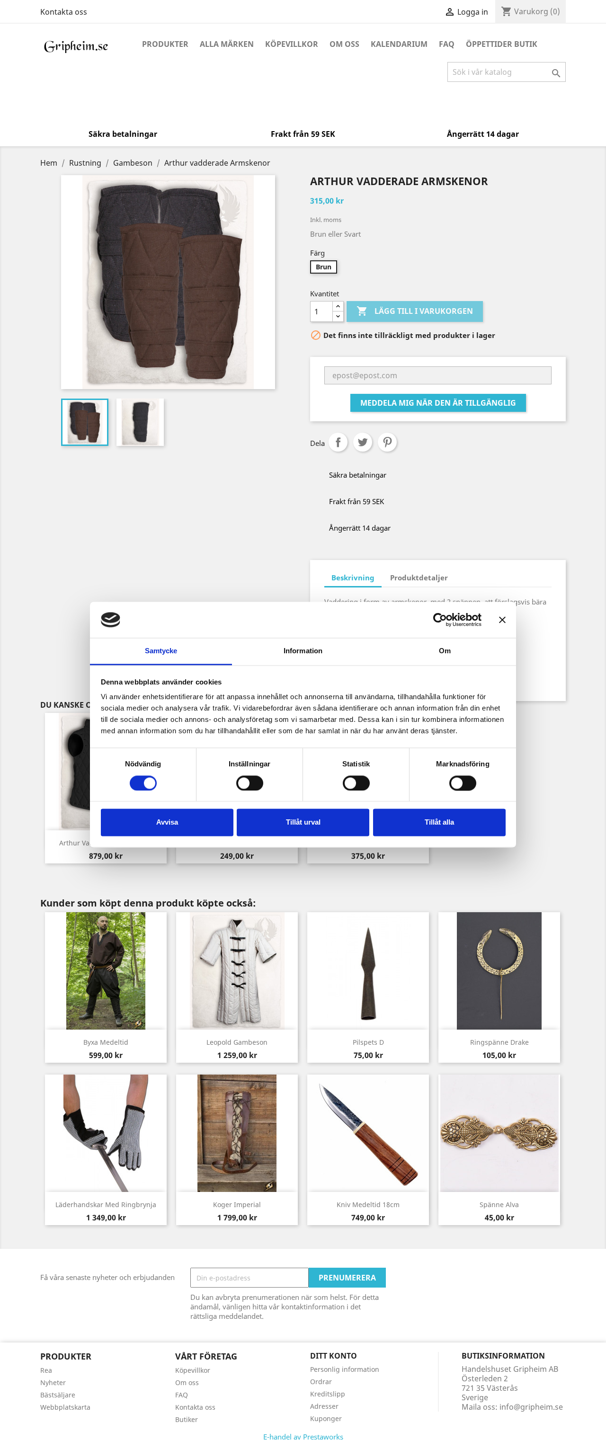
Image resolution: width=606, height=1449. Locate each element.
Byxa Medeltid (105, 1042)
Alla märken (227, 44)
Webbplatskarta (65, 1407)
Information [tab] (303, 651)
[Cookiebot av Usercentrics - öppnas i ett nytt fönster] (440, 620)
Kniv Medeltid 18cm (368, 1204)
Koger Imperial (237, 1204)
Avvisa (167, 822)
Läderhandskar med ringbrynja (105, 1204)
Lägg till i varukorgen (414, 311)
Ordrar (321, 1381)
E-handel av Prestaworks (303, 1436)
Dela (338, 442)
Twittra (362, 442)
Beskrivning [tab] (352, 577)
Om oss (344, 44)
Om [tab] (445, 651)
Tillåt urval (303, 822)
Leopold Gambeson (236, 1042)
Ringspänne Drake (499, 1042)
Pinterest (387, 442)
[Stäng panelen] (502, 619)
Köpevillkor (291, 44)
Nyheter (53, 1382)
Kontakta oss (63, 12)
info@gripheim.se (531, 1407)
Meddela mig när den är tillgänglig (438, 403)
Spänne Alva (499, 1204)
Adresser (324, 1406)
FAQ (446, 44)
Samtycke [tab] (161, 651)
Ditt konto (333, 1356)
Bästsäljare (57, 1394)
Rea (46, 1370)
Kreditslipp (327, 1393)
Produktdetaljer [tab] (419, 577)
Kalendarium (399, 44)
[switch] (249, 783)
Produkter (165, 44)
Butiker (186, 1419)
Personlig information (344, 1369)
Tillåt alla (439, 822)
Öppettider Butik (501, 44)
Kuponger (326, 1418)
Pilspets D (368, 1042)
